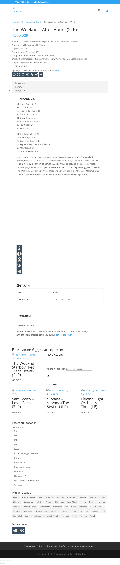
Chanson (60, 497)
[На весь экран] (4, 560)
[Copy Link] (32, 74)
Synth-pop (65, 516)
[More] (41, 74)
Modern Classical (97, 506)
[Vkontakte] (27, 74)
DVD (16, 435)
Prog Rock (66, 511)
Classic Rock (94, 497)
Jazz (66, 506)
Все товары (28, 22)
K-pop (73, 506)
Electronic (17, 502)
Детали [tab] (18, 86)
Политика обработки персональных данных (70, 546)
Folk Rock (39, 502)
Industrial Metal (30, 506)
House (92, 502)
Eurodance (28, 502)
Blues (40, 497)
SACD (16, 448)
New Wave (27, 511)
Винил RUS (19, 462)
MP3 (16, 444)
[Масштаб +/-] (1, 560)
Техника (18, 485)
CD (15, 430)
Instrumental (45, 506)
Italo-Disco (57, 506)
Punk (75, 511)
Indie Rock (17, 506)
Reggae (95, 511)
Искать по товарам (56, 368)
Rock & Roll (17, 516)
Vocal (92, 516)
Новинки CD (20, 471)
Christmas (71, 497)
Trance (74, 516)
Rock (103, 511)
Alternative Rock (28, 497)
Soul (57, 70)
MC (15, 439)
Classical (82, 497)
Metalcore (83, 506)
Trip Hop (83, 516)
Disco (104, 497)
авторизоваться (64, 334)
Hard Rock (59, 502)
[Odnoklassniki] (23, 74)
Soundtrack (36, 516)
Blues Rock (50, 497)
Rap (87, 511)
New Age (16, 511)
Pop (46, 511)
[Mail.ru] (19, 254)
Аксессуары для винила (26, 453)
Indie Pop (101, 502)
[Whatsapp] (14, 74)
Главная (16, 22)
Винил (39, 22)
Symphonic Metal (51, 516)
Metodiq (80, 554)
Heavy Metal (72, 502)
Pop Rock (55, 511)
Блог (40, 546)
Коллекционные (22, 467)
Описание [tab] (20, 83)
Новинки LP (20, 476)
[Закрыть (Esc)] (10, 560)
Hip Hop (83, 502)
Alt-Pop (16, 497)
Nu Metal (38, 511)
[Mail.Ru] (18, 74)
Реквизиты (29, 546)
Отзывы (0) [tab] (20, 90)
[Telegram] (36, 74)
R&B (81, 511)
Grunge (49, 502)
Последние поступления (26, 480)
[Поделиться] (7, 560)
